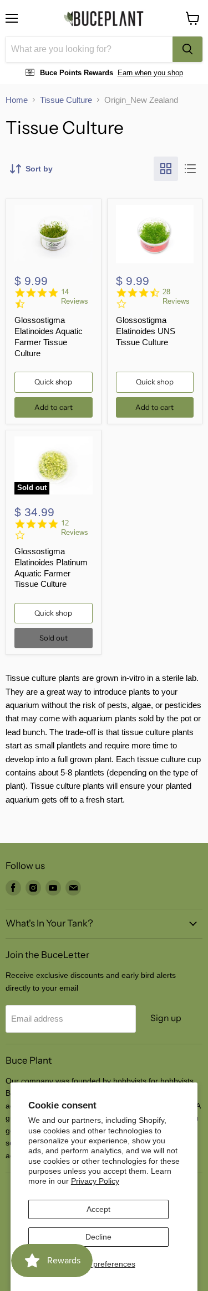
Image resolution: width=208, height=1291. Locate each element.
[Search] (187, 49)
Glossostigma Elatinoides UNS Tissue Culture (145, 330)
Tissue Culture (66, 100)
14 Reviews (74, 296)
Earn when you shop (150, 73)
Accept (98, 1209)
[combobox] (89, 49)
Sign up (165, 1018)
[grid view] (166, 169)
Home (17, 100)
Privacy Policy (95, 1181)
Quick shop (53, 381)
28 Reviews (176, 296)
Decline (98, 1236)
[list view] (190, 169)
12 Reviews (74, 528)
